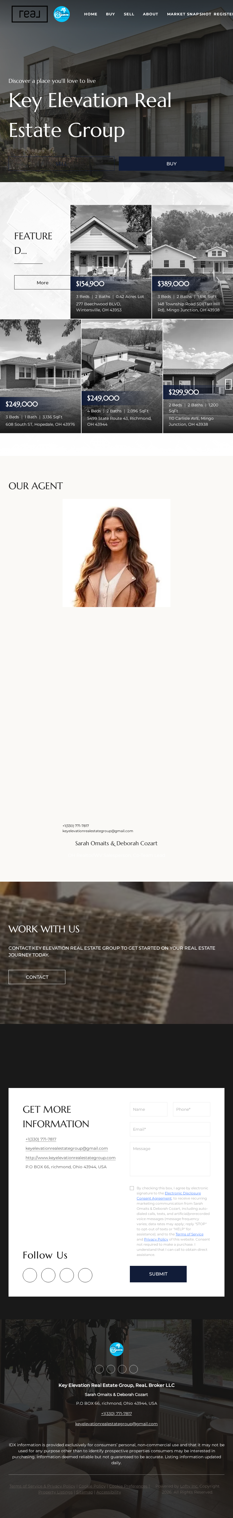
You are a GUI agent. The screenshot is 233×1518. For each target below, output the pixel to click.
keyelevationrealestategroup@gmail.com (98, 831)
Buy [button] (110, 14)
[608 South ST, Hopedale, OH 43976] (40, 376)
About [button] (151, 14)
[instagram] (67, 1275)
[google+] (85, 1275)
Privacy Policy (156, 1239)
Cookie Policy (92, 1486)
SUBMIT (158, 1274)
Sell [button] (129, 14)
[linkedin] (48, 1275)
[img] (116, 553)
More (43, 282)
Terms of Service (189, 1234)
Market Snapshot (189, 14)
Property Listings (55, 1492)
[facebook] (30, 1275)
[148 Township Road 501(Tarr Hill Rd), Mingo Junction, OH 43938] (192, 261)
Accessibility (108, 1492)
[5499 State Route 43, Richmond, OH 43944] (122, 376)
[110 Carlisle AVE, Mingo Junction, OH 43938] (198, 376)
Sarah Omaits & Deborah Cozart (116, 843)
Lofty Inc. (189, 1486)
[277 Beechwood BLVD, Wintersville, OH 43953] (110, 261)
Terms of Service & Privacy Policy (42, 1486)
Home (90, 14)
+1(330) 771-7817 (76, 826)
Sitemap (84, 1492)
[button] (30, 14)
